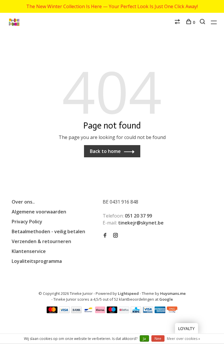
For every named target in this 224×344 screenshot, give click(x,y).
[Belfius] (124, 311)
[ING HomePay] (172, 311)
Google (166, 299)
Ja (144, 338)
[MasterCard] (52, 311)
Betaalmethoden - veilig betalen (48, 231)
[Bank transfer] (76, 311)
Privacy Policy (27, 221)
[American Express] (160, 311)
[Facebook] (105, 235)
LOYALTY (186, 329)
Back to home (105, 151)
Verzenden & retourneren (41, 241)
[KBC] (136, 311)
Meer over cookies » (183, 338)
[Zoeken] (203, 22)
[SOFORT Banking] (100, 311)
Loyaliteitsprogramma (37, 261)
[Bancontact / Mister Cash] (88, 311)
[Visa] (64, 311)
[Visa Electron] (148, 311)
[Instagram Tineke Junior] (115, 235)
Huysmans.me (173, 293)
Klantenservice (29, 251)
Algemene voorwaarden (39, 211)
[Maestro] (112, 311)
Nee (158, 338)
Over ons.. (23, 202)
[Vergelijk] (178, 22)
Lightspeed (128, 293)
